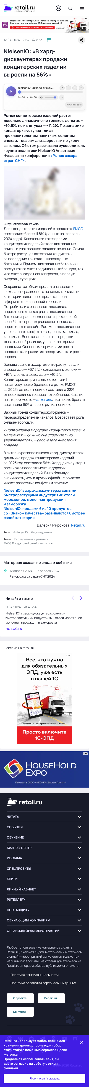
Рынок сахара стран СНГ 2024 (32, 576)
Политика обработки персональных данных (43, 983)
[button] (44, 817)
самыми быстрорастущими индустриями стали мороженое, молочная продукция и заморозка (40, 497)
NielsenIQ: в (14, 490)
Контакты (19, 1012)
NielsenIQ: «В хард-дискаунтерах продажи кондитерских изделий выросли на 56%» (50, 88)
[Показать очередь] (81, 87)
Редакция (51, 998)
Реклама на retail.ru (19, 648)
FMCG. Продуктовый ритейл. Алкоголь (28, 543)
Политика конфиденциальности (34, 974)
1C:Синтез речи (73, 104)
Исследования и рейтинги (31, 539)
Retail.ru (78, 525)
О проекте (19, 998)
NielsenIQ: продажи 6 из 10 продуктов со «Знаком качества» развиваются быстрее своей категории (44, 513)
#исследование (41, 532)
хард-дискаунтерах (43, 490)
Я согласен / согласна (45, 1078)
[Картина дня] (58, 8)
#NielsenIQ (20, 532)
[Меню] (82, 8)
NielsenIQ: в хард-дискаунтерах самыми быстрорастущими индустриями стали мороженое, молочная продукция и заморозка (44, 617)
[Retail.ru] (25, 8)
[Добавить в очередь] (74, 87)
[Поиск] (70, 8)
